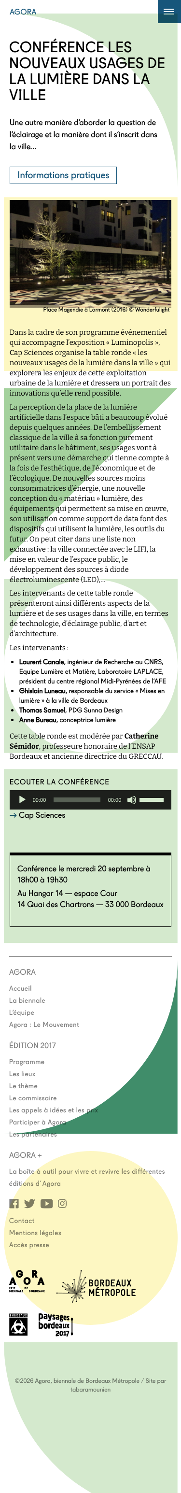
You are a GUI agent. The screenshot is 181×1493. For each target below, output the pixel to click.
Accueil (20, 988)
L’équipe (22, 1012)
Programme (27, 1061)
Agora (23, 11)
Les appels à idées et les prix (53, 1109)
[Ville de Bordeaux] (18, 1333)
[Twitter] (29, 1203)
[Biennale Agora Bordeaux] (27, 1289)
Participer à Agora (38, 1121)
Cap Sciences (42, 814)
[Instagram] (62, 1203)
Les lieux (22, 1073)
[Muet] (132, 800)
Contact (22, 1220)
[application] (91, 800)
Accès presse (29, 1244)
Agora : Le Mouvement (44, 1024)
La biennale (27, 1000)
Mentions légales (35, 1232)
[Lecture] (22, 800)
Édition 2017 (32, 1045)
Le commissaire (33, 1097)
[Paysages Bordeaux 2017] (56, 1333)
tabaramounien (90, 1389)
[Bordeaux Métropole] (96, 1299)
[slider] (153, 799)
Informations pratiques (63, 174)
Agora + (25, 1155)
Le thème (23, 1085)
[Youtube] (46, 1203)
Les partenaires (33, 1133)
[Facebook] (14, 1203)
